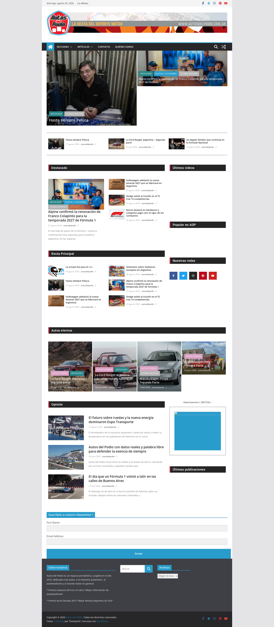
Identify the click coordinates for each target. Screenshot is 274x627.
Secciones (63, 46)
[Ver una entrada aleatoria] (223, 47)
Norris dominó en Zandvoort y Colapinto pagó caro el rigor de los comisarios (145, 212)
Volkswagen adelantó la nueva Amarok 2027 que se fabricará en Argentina (144, 183)
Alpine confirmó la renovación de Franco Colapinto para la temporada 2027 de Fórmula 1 (180, 80)
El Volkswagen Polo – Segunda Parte (154, 380)
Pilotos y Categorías (166, 73)
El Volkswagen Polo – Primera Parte (198, 363)
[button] (70, 47)
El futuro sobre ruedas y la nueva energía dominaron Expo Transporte (121, 419)
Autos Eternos (59, 373)
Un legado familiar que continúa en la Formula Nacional (205, 141)
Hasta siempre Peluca (68, 120)
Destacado (56, 113)
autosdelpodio (87, 144)
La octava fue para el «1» (79, 266)
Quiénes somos (124, 46)
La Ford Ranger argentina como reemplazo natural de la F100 (114, 378)
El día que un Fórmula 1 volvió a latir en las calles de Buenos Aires (122, 478)
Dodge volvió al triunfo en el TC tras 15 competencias (143, 197)
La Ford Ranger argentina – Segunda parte (145, 141)
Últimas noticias (74, 113)
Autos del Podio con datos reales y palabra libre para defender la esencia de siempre (126, 449)
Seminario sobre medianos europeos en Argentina (140, 268)
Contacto (104, 46)
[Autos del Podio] (50, 47)
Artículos (83, 46)
